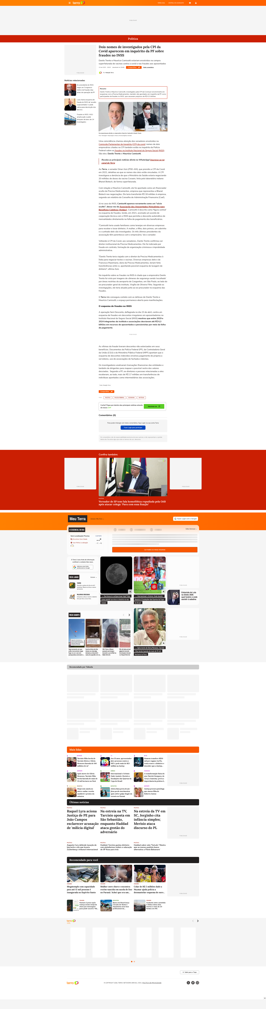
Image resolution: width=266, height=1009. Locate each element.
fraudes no (119, 150)
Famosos (147, 771)
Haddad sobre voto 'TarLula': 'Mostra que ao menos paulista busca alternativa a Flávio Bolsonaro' (150, 847)
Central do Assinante (176, 3)
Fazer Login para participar (133, 428)
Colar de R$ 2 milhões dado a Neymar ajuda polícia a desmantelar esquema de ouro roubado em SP (148, 889)
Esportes (114, 786)
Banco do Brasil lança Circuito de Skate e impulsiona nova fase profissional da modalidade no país (121, 906)
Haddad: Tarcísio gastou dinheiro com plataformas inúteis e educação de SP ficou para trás (116, 847)
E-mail (190, 3)
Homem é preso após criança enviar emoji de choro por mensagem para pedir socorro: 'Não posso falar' (88, 906)
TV (111, 756)
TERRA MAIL (161, 3)
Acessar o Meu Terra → (97, 519)
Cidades (69, 884)
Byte (145, 756)
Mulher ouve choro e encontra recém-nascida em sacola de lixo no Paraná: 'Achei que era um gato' (116, 889)
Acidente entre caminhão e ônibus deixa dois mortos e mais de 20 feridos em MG (156, 906)
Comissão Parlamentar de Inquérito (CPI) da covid (122, 144)
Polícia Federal (119, 397)
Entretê (79, 756)
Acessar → (94, 577)
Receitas (79, 786)
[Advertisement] (183, 848)
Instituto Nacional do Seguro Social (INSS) (144, 150)
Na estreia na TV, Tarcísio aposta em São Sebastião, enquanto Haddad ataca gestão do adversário (115, 821)
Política (107, 397)
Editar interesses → (191, 529)
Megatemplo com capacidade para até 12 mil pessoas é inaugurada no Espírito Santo (81, 889)
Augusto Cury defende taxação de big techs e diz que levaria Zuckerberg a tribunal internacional (82, 847)
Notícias (141, 397)
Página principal (79, 3)
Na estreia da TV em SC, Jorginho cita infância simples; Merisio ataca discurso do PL (149, 819)
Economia (131, 397)
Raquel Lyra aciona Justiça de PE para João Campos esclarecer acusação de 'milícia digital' (83, 819)
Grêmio (113, 771)
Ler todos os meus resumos (154, 550)
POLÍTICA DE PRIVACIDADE (151, 983)
